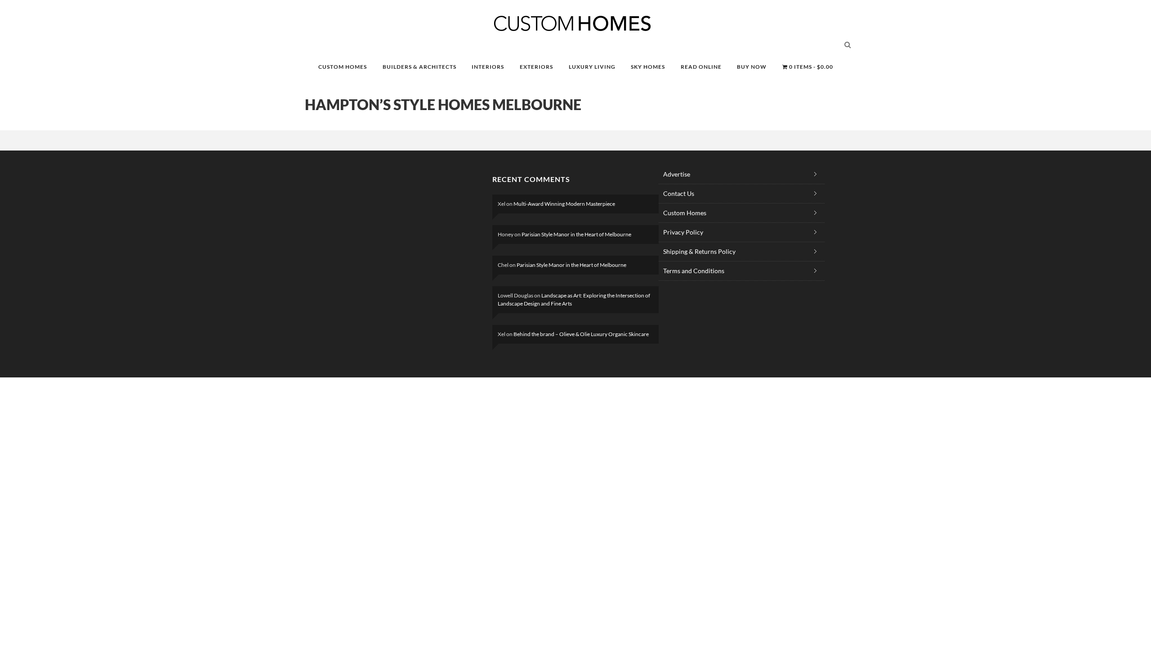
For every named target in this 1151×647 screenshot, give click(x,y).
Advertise (676, 174)
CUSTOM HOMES (342, 66)
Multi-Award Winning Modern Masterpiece (564, 203)
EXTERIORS (536, 66)
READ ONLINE (701, 66)
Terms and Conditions (693, 271)
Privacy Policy (683, 232)
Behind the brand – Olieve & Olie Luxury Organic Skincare (581, 334)
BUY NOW (752, 66)
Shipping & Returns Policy (699, 251)
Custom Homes (684, 213)
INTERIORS (488, 66)
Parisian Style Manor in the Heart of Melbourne (576, 234)
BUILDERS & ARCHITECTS (419, 66)
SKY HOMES (648, 66)
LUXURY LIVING (592, 66)
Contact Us (678, 193)
